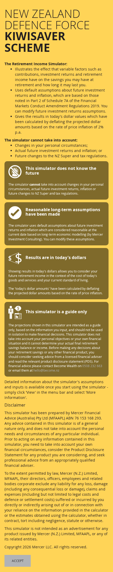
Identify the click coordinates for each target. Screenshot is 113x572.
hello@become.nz (46, 370)
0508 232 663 (92, 366)
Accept (18, 561)
